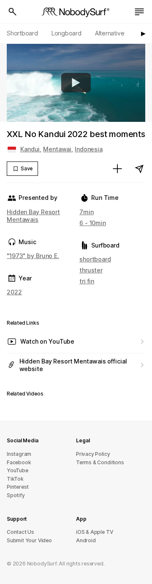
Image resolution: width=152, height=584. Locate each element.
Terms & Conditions (100, 462)
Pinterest (18, 487)
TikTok (15, 479)
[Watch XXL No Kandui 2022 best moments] (76, 82)
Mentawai (57, 149)
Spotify (16, 495)
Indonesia (89, 149)
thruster (91, 270)
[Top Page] (76, 12)
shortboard (95, 259)
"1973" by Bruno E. (33, 255)
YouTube (17, 470)
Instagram (19, 454)
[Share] (139, 169)
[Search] (13, 12)
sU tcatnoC (20, 532)
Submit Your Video (29, 540)
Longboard (66, 33)
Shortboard (22, 33)
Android (86, 540)
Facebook (19, 462)
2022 (14, 292)
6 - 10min (92, 222)
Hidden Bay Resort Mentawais (33, 215)
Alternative (110, 33)
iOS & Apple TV (94, 532)
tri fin (86, 281)
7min (86, 211)
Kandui (30, 149)
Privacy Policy (93, 454)
